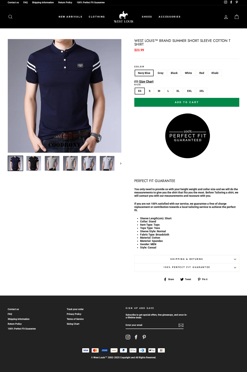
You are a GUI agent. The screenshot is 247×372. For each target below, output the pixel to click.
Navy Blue (144, 73)
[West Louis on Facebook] (136, 337)
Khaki (214, 73)
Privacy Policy (74, 314)
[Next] (119, 163)
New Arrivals (70, 16)
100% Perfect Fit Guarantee (91, 2)
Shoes (147, 16)
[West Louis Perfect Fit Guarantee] (186, 157)
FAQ (25, 2)
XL (178, 90)
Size (137, 85)
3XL (201, 90)
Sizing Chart (73, 324)
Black (174, 73)
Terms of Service (75, 319)
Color (139, 67)
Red (201, 73)
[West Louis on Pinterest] (144, 337)
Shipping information (43, 2)
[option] (64, 96)
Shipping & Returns (186, 259)
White (188, 73)
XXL (189, 90)
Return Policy (65, 2)
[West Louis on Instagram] (128, 337)
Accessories (170, 16)
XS (139, 90)
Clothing (97, 16)
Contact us (13, 2)
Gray (160, 73)
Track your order (75, 309)
